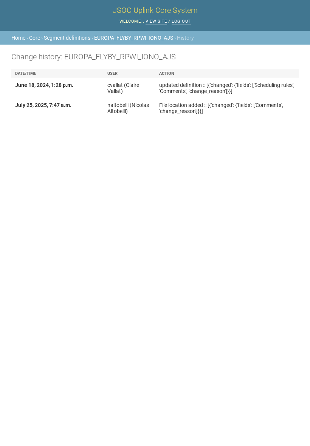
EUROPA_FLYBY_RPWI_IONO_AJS (133, 38)
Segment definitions (67, 38)
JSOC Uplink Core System (155, 10)
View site (156, 21)
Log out (181, 21)
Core (34, 38)
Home (18, 38)
